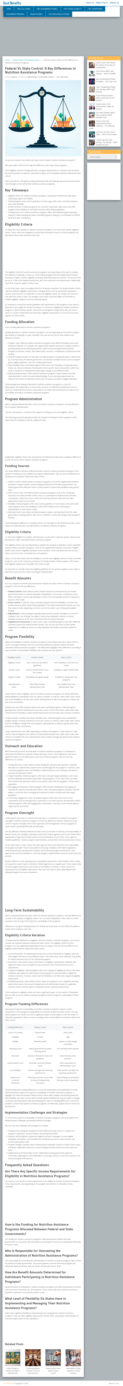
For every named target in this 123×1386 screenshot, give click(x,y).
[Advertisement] (61, 38)
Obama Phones (36, 14)
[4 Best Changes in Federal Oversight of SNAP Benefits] (13, 1356)
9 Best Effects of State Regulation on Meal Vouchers (73, 1370)
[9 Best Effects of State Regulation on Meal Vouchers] (73, 1356)
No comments (62, 77)
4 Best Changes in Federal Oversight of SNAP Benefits (13, 1370)
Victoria (14, 77)
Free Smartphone (95, 9)
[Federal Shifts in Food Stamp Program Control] (53, 1356)
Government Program (15, 14)
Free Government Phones (47, 9)
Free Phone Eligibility (73, 9)
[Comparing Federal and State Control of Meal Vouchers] (33, 1356)
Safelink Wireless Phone (59, 14)
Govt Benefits (12, 3)
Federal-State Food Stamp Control (26, 60)
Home (9, 9)
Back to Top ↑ (114, 1383)
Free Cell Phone (24, 9)
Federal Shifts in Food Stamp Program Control (53, 1370)
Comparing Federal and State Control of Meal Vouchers (33, 1370)
